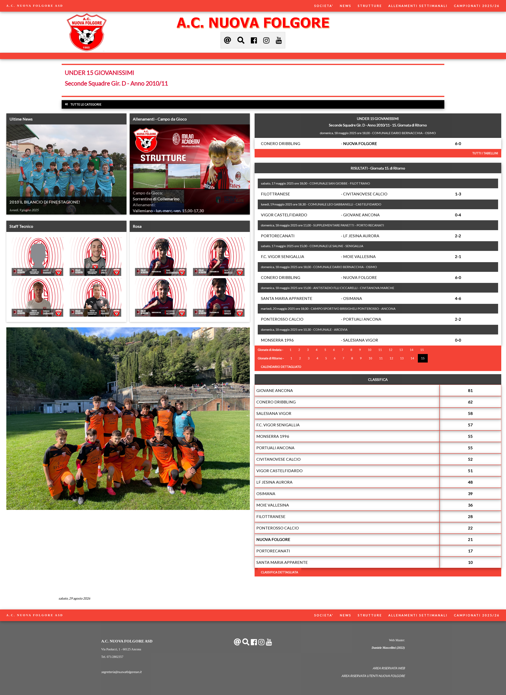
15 (422, 349)
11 (380, 349)
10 (369, 349)
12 (390, 349)
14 (411, 349)
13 (401, 349)
